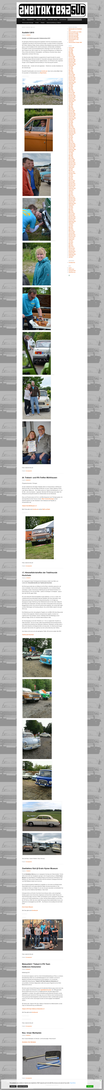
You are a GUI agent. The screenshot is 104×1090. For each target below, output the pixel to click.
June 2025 (71, 68)
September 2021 (72, 133)
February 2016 (72, 213)
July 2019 (71, 169)
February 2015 (72, 231)
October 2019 (71, 166)
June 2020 (71, 154)
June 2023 (71, 104)
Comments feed (72, 270)
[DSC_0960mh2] (24, 512)
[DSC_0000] (23, 512)
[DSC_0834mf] (25, 1019)
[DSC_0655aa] (53, 151)
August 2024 (71, 83)
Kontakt (37, 22)
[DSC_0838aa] (22, 151)
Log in (70, 267)
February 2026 (72, 56)
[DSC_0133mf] (29, 1019)
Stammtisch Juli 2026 (73, 33)
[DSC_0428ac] (23, 76)
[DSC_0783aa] (24, 76)
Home (23, 19)
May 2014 (71, 243)
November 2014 (72, 236)
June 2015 (71, 225)
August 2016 (71, 204)
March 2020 (71, 158)
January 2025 (71, 76)
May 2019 (71, 170)
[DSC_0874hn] (24, 914)
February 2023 (72, 110)
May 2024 (71, 88)
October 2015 (71, 219)
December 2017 (72, 184)
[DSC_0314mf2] (26, 1016)
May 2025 (71, 70)
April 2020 (71, 157)
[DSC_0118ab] (25, 76)
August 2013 (71, 255)
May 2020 (71, 155)
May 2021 (71, 139)
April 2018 (71, 179)
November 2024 (72, 79)
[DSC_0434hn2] (22, 917)
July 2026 (71, 49)
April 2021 (71, 140)
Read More (73, 1083)
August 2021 (71, 134)
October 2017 (71, 186)
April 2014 (71, 245)
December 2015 (72, 216)
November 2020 (72, 146)
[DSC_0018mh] (55, 559)
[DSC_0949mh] (27, 512)
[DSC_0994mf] (28, 1016)
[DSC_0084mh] (24, 559)
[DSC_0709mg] (28, 1019)
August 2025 (71, 65)
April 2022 (71, 125)
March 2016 (71, 212)
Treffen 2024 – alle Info (40, 19)
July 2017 (71, 191)
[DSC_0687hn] (25, 917)
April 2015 (71, 228)
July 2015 (71, 224)
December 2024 (72, 77)
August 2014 (71, 239)
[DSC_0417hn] (24, 917)
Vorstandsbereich (62, 19)
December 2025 (72, 59)
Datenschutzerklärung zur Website (54, 22)
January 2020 (71, 161)
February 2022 (72, 128)
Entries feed (71, 269)
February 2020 (72, 160)
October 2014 (71, 237)
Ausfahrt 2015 (28, 32)
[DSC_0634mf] (25, 1016)
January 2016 (71, 215)
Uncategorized (29, 470)
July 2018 (71, 175)
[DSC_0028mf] (22, 1016)
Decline (13, 1086)
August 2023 (71, 101)
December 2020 (72, 145)
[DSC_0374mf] (24, 1016)
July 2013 (71, 257)
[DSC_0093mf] (26, 1019)
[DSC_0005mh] (26, 512)
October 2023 (71, 98)
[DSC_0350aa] (52, 375)
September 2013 (72, 254)
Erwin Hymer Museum (27, 907)
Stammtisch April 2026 (74, 38)
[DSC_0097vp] (22, 512)
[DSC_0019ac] (52, 240)
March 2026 (71, 55)
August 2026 (71, 47)
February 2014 (72, 248)
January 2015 (71, 233)
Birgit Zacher (43, 73)
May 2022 (71, 124)
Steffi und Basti (46, 509)
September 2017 (72, 188)
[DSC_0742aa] (53, 240)
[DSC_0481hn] (23, 914)
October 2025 (71, 62)
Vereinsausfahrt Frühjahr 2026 (75, 42)
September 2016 (72, 203)
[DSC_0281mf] (23, 1019)
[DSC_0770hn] (25, 914)
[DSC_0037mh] (22, 559)
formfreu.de (44, 71)
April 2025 (71, 71)
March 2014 (71, 246)
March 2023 (71, 109)
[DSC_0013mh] (23, 559)
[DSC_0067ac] (27, 76)
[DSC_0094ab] (28, 76)
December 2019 (72, 163)
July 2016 (71, 206)
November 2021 (72, 131)
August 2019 (71, 167)
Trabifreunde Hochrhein (28, 634)
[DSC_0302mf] (23, 1016)
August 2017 (71, 190)
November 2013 (72, 251)
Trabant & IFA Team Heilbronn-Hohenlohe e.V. (33, 1009)
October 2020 (71, 148)
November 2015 (72, 218)
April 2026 (71, 53)
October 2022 (71, 116)
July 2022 (71, 121)
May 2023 (71, 106)
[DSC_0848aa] (22, 76)
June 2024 (71, 86)
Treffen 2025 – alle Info (52, 19)
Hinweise (42, 22)
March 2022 (71, 127)
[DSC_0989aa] (54, 240)
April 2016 (71, 210)
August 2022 (71, 119)
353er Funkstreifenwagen (48, 499)
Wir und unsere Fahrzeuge (27, 22)
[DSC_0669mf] (27, 1019)
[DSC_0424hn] (22, 914)
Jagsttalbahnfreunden (45, 990)
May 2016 (71, 209)
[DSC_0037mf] (27, 1016)
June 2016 (71, 207)
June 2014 (71, 242)
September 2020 (72, 149)
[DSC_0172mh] (54, 559)
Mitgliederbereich (30, 19)
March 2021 (71, 142)
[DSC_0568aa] (23, 151)
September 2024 (72, 82)
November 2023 (72, 97)
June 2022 (71, 122)
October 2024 (71, 80)
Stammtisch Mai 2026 (73, 36)
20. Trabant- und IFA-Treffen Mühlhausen (39, 477)
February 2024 (72, 92)
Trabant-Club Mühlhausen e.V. (29, 506)
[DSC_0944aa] (53, 375)
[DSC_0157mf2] (22, 1019)
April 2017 (71, 194)
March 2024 (71, 91)
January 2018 (71, 182)
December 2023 (72, 95)
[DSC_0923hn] (26, 914)
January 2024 (71, 94)
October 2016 (71, 202)
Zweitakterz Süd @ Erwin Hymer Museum (40, 868)
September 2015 (72, 221)
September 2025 (72, 64)
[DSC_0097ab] (51, 285)
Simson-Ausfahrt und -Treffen (75, 32)
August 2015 (71, 222)
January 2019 (71, 172)
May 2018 (71, 178)
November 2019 (72, 164)
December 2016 (72, 198)
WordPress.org (72, 272)
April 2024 (71, 89)
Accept (90, 1086)
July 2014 (71, 240)
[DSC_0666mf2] (24, 1019)
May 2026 (71, 52)
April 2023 (71, 107)
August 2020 (71, 151)
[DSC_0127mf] (30, 1019)
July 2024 (71, 85)
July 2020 (71, 152)
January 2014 (71, 249)
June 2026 (71, 50)
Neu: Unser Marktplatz (31, 1032)
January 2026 (71, 58)
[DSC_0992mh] (25, 512)
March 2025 (71, 73)
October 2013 (71, 252)
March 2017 (71, 195)
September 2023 (72, 100)
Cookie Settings (22, 1086)
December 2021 (72, 130)
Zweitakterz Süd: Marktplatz (29, 1042)
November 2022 (72, 115)
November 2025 (72, 61)
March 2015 (71, 230)
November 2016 (72, 200)
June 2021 (71, 137)
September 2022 (72, 118)
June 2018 (71, 176)
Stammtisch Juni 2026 (73, 35)
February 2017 (72, 197)
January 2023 (71, 112)
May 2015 (71, 227)
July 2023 (71, 103)
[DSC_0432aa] (51, 375)
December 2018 (72, 173)
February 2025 (72, 74)
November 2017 (72, 185)
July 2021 (71, 136)
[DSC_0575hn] (23, 917)
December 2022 (72, 113)
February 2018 (72, 181)
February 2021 (72, 143)
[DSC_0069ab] (51, 240)
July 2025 (71, 67)
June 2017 (71, 193)
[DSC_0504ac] (26, 76)
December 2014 (72, 234)
